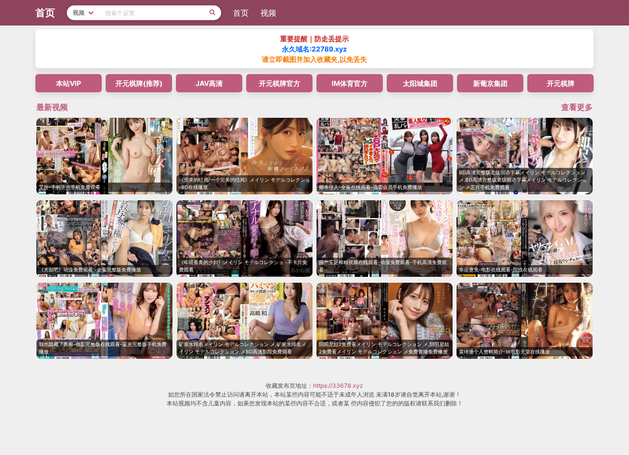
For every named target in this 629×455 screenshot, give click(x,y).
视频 (268, 13)
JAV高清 (209, 83)
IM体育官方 (350, 83)
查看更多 (577, 107)
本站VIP (68, 83)
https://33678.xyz (338, 385)
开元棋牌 (560, 83)
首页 (241, 13)
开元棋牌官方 (279, 83)
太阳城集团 (420, 83)
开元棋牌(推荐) (139, 83)
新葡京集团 (490, 83)
